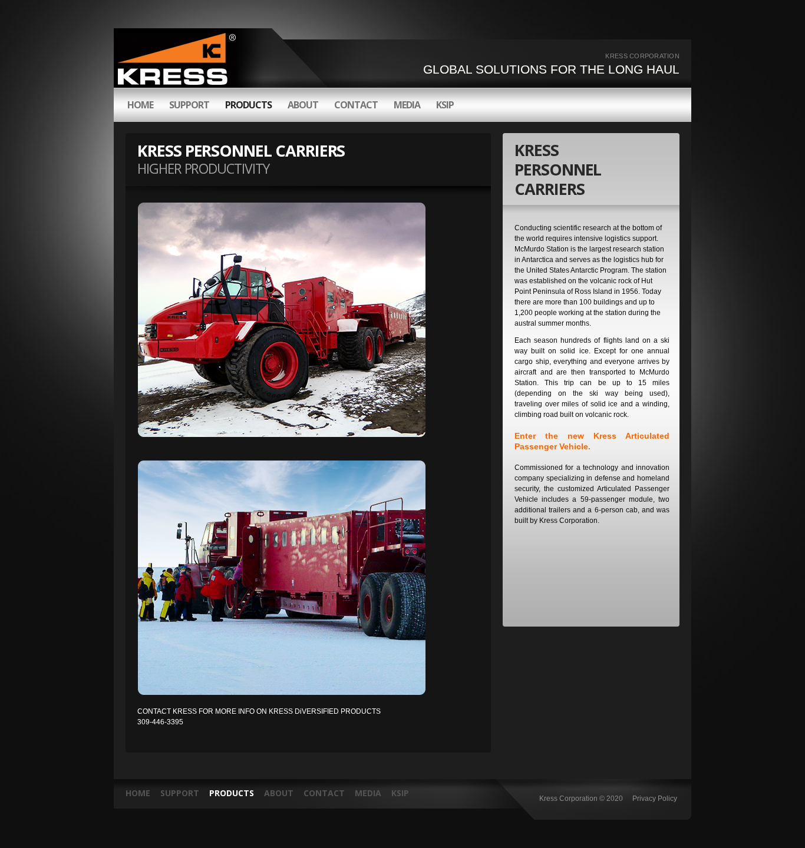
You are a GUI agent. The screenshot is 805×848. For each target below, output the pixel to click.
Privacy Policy (654, 798)
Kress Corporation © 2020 (581, 798)
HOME (140, 105)
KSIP (445, 105)
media (407, 105)
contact (356, 105)
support (189, 105)
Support (179, 793)
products (248, 105)
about (303, 105)
